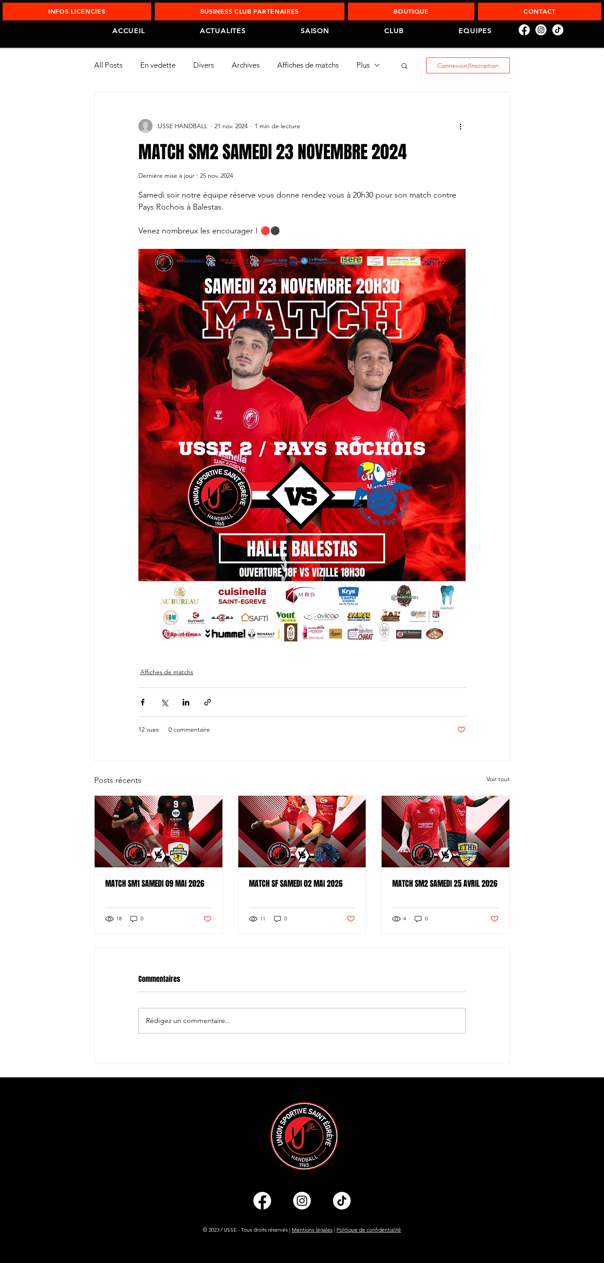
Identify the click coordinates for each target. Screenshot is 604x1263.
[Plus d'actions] (460, 126)
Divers (203, 65)
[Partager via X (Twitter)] (164, 702)
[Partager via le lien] (207, 702)
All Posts (108, 65)
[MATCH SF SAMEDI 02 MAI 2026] (302, 831)
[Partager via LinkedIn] (186, 702)
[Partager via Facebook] (142, 702)
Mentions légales (312, 1229)
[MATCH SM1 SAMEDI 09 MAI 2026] (158, 831)
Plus (363, 65)
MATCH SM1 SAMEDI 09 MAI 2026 (154, 883)
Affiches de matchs (308, 65)
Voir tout (498, 779)
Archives (246, 65)
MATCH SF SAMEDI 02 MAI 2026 (296, 883)
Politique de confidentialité (368, 1229)
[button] (77, 11)
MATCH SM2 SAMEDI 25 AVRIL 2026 (444, 883)
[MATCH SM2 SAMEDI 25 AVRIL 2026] (445, 831)
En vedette (158, 65)
